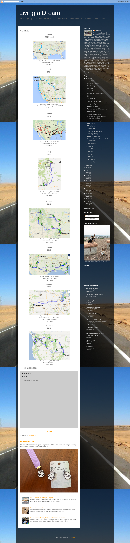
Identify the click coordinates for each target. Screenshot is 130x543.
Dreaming (98, 30)
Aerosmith (90, 88)
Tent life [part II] (90, 348)
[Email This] (28, 368)
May (89, 151)
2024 (87, 167)
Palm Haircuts (91, 123)
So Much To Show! (91, 296)
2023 (87, 170)
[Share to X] (32, 368)
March (90, 156)
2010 (87, 204)
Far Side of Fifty (91, 313)
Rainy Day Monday (92, 134)
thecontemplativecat (92, 288)
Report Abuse (89, 208)
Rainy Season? (91, 143)
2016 (87, 188)
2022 (87, 173)
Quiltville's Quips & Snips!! (94, 294)
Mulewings (89, 346)
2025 (87, 165)
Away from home (90, 315)
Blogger (73, 537)
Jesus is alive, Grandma (92, 290)
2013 (87, 196)
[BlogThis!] (30, 368)
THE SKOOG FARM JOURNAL (95, 334)
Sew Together (91, 111)
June (89, 149)
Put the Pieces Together (37, 508)
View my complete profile (91, 72)
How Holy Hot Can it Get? (94, 101)
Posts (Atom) (32, 435)
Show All (108, 352)
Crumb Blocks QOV (91, 309)
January (90, 162)
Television (90, 96)
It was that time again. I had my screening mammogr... (96, 117)
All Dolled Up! (91, 98)
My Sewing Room (91, 301)
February (90, 159)
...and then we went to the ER (96, 131)
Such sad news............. (92, 329)
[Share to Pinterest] (36, 368)
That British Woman (92, 327)
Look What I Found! (27, 441)
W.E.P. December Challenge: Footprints (42, 497)
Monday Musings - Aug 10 (94, 121)
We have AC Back (92, 106)
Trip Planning (91, 86)
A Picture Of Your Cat (91, 342)
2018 (87, 183)
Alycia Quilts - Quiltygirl (93, 307)
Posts (88, 216)
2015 (87, 191)
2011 (87, 201)
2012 (87, 198)
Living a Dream (39, 12)
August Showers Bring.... (94, 136)
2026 (87, 78)
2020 (87, 178)
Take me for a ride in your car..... (96, 93)
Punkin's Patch (90, 340)
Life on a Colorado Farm (93, 319)
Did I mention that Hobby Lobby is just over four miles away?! (48, 518)
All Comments (90, 218)
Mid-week (88, 302)
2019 (87, 180)
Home (49, 431)
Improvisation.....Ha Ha (92, 335)
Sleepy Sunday (91, 104)
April (89, 154)
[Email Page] (24, 368)
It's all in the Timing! (93, 91)
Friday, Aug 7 (91, 128)
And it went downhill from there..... (97, 109)
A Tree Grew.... (91, 126)
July (89, 146)
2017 (87, 186)
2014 (87, 193)
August (90, 81)
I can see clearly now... (94, 114)
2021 (87, 175)
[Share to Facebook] (34, 368)
